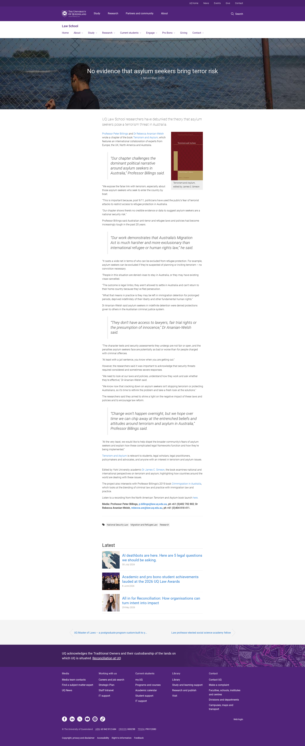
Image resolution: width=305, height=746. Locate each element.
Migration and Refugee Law (144, 524)
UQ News (67, 690)
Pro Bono (167, 32)
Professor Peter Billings (115, 133)
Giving (183, 32)
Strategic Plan (106, 684)
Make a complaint (219, 684)
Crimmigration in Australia (186, 483)
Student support (144, 695)
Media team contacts (74, 679)
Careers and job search (111, 679)
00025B (131, 729)
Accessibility (103, 738)
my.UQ (139, 679)
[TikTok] (102, 719)
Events (217, 3)
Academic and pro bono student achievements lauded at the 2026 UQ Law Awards (160, 579)
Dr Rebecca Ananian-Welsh (149, 133)
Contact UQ (215, 679)
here (195, 497)
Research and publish (184, 690)
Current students (129, 32)
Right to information (122, 738)
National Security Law (117, 524)
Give (228, 3)
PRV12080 (151, 729)
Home (65, 32)
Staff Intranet (106, 690)
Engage (150, 32)
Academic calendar (146, 690)
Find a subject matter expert (77, 684)
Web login (238, 719)
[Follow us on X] (79, 719)
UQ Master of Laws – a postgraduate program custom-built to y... (110, 632)
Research (113, 13)
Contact (239, 3)
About (164, 13)
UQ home (193, 3)
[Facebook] (64, 719)
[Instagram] (95, 719)
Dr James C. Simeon (153, 469)
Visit (174, 695)
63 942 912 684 (108, 729)
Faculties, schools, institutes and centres (224, 692)
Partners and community (139, 13)
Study (97, 13)
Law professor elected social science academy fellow (201, 632)
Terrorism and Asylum (145, 137)
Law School (70, 26)
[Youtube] (87, 719)
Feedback (139, 738)
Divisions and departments (224, 699)
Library (176, 679)
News (206, 3)
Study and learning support (187, 684)
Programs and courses (148, 684)
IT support (104, 695)
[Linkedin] (72, 719)
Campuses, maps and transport (221, 707)
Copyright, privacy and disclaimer (78, 738)
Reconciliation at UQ (106, 658)
